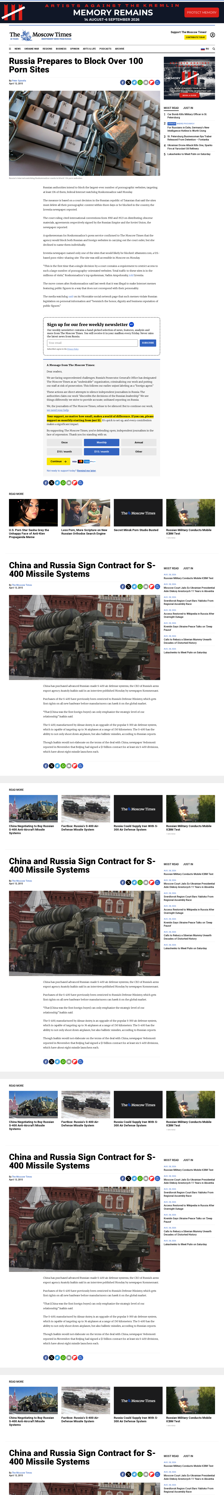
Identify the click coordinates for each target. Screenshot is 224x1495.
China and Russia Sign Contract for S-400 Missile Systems (82, 569)
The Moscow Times (22, 585)
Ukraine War (31, 49)
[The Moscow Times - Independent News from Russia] (40, 35)
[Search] (214, 49)
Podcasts (105, 49)
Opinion (74, 49)
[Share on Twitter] (128, 82)
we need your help (58, 410)
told (131, 275)
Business (61, 49)
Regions (47, 49)
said (71, 296)
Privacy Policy (73, 349)
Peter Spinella (19, 80)
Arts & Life (89, 49)
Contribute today (195, 37)
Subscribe (148, 343)
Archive (119, 49)
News (18, 49)
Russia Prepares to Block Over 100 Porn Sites (76, 65)
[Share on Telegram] (134, 82)
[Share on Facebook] (122, 82)
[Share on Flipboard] (151, 82)
